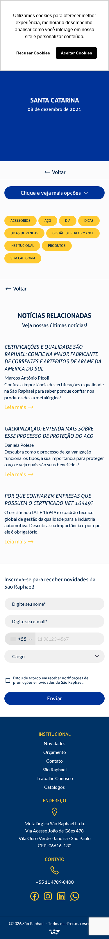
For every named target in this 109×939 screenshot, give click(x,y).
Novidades (54, 743)
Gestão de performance (73, 233)
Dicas (89, 221)
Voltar (59, 172)
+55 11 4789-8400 (55, 882)
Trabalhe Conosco (54, 778)
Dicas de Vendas (24, 233)
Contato (54, 760)
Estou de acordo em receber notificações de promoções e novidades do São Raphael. (50, 680)
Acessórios (20, 221)
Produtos (57, 246)
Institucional (22, 246)
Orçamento (54, 752)
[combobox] (20, 639)
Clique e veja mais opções (51, 193)
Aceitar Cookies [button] (76, 53)
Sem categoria (22, 258)
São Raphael (54, 769)
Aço (47, 221)
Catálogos (54, 787)
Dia (67, 221)
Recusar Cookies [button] (33, 53)
